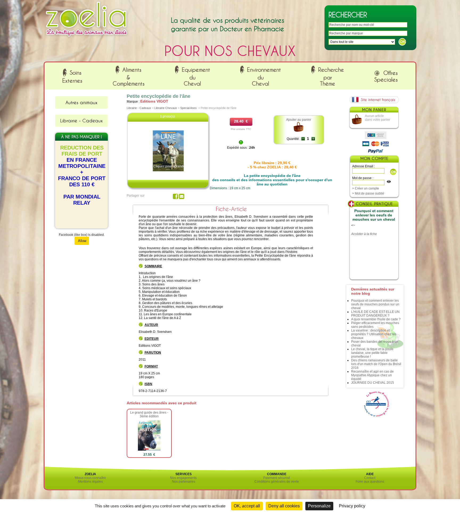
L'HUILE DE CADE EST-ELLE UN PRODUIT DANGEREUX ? (375, 313)
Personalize (319, 506)
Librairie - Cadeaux (81, 120)
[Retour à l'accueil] (86, 38)
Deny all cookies (284, 506)
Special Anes (188, 108)
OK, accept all (247, 506)
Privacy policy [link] (352, 506)
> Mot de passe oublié (368, 193)
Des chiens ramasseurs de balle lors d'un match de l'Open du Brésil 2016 (376, 364)
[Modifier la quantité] (303, 139)
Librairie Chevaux (165, 108)
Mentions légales (90, 481)
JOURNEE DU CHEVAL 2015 (372, 383)
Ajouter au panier (298, 120)
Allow (81, 241)
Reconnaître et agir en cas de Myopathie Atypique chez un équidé (372, 375)
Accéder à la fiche (364, 234)
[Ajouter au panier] (298, 131)
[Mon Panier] (374, 111)
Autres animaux (81, 102)
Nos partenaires (183, 481)
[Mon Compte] (374, 159)
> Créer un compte (365, 188)
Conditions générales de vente (276, 481)
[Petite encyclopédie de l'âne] (168, 171)
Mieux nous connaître (90, 478)
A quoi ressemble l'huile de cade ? (376, 319)
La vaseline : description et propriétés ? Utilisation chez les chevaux (373, 334)
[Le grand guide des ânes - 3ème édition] (149, 449)
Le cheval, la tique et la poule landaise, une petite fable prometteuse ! (372, 352)
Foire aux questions (370, 481)
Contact (369, 478)
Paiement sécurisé (276, 478)
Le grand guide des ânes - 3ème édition (149, 414)
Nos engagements (183, 478)
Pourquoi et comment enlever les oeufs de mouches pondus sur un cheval (375, 304)
